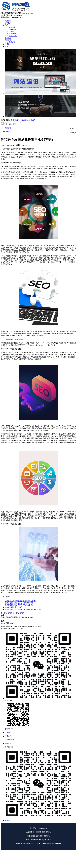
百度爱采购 (20, 120)
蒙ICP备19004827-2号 (43, 832)
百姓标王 (27, 120)
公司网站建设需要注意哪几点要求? (20, 601)
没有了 (10, 613)
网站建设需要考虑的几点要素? (19, 605)
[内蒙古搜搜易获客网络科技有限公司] (16, 11)
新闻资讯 (8, 128)
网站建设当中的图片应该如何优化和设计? (23, 609)
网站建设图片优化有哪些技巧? (19, 603)
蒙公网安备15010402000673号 (39, 836)
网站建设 (33, 120)
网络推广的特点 (13, 607)
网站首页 (12, 124)
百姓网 (13, 120)
